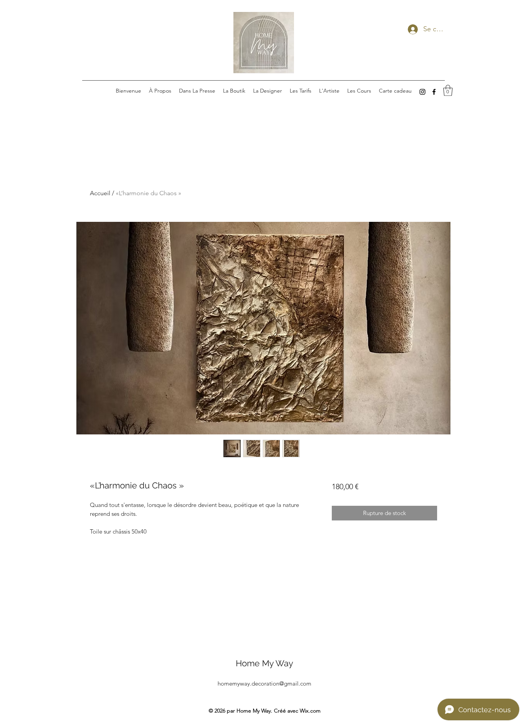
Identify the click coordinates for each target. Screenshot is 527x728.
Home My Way (264, 663)
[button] (448, 90)
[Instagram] (422, 92)
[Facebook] (434, 92)
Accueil (100, 193)
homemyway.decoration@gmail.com (264, 683)
